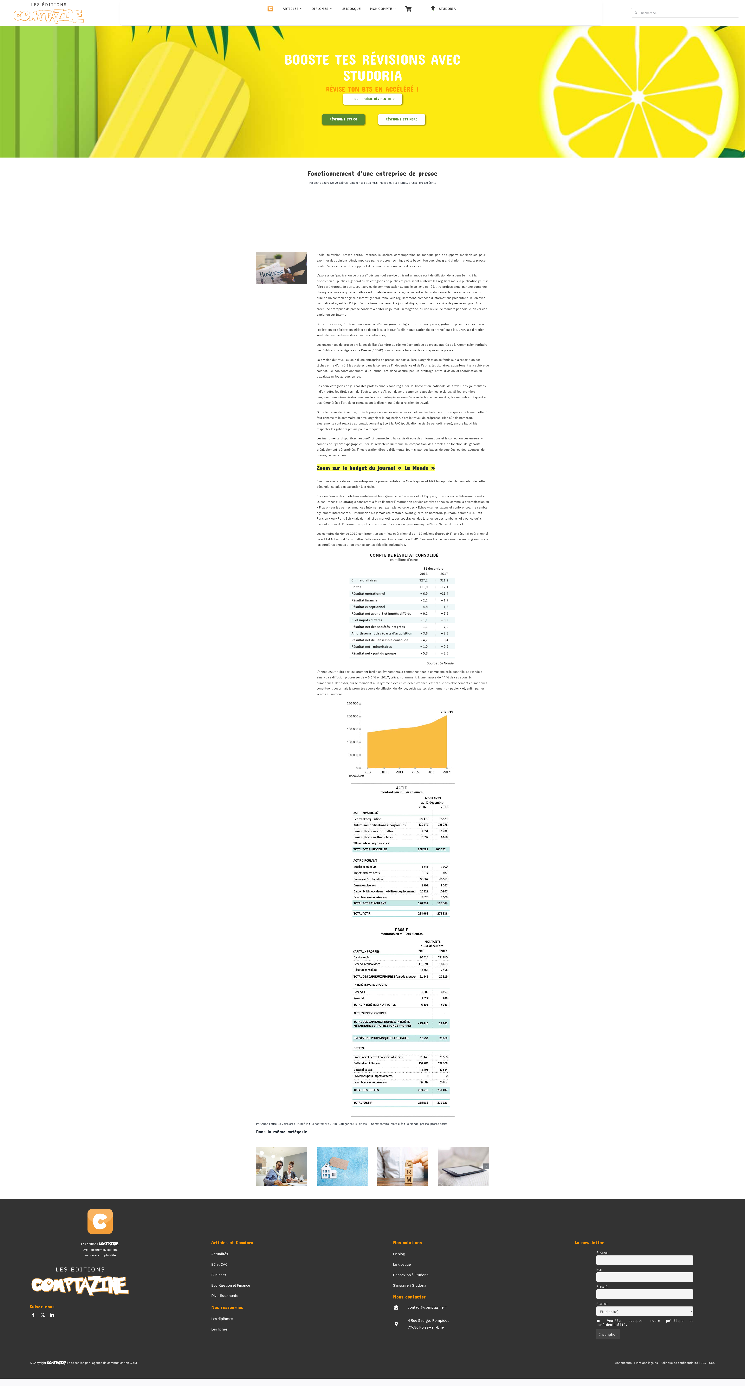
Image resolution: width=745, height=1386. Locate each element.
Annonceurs (623, 1363)
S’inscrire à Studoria (409, 1285)
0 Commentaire (379, 1124)
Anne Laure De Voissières (331, 183)
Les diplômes (222, 1318)
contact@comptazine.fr (427, 1307)
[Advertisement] (372, 213)
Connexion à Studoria (411, 1274)
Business (372, 183)
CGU (712, 1363)
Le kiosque (402, 1264)
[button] (259, 1166)
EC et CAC (219, 1264)
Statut (602, 1304)
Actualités (219, 1253)
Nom (599, 1270)
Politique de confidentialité (679, 1363)
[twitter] (42, 1314)
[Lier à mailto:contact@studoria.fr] (396, 1307)
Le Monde (400, 183)
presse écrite (427, 183)
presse (413, 183)
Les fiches (219, 1329)
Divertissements (224, 1295)
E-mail (602, 1287)
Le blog (399, 1253)
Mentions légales (646, 1363)
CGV (704, 1363)
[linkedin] (52, 1314)
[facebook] (33, 1314)
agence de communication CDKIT (115, 1363)
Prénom (602, 1252)
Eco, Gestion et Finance (230, 1285)
